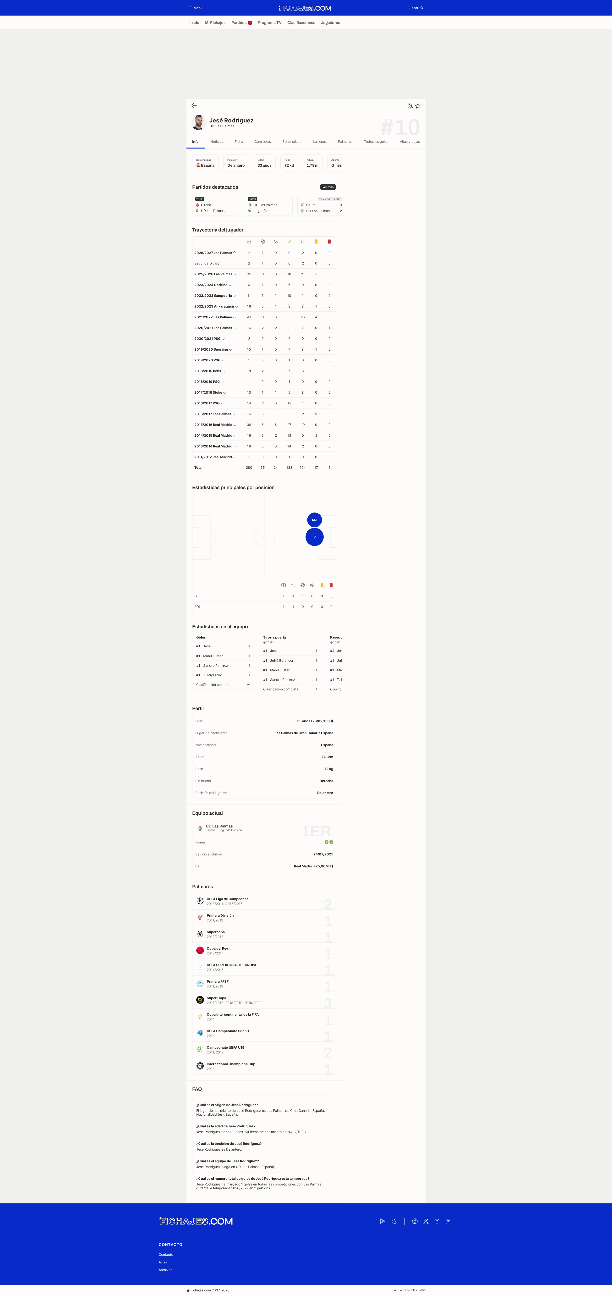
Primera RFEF (218, 981)
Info (195, 141)
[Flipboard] (447, 1221)
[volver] (194, 106)
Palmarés (345, 141)
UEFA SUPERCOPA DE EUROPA (231, 965)
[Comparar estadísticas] (410, 106)
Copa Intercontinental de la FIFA (233, 1014)
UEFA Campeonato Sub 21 (228, 1031)
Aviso (163, 1262)
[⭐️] (418, 106)
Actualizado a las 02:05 (410, 1290)
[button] (195, 8)
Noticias (216, 141)
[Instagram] (436, 1221)
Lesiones (320, 141)
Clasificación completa (213, 685)
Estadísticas (292, 141)
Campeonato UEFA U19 (225, 1047)
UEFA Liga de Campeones (227, 899)
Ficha (239, 141)
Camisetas (263, 141)
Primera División (220, 915)
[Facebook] (414, 1221)
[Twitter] (425, 1221)
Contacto (166, 1254)
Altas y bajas (410, 141)
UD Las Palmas (221, 126)
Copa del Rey (217, 948)
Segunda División (207, 263)
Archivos (165, 1270)
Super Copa (216, 998)
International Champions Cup (231, 1064)
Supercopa (216, 932)
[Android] (383, 1221)
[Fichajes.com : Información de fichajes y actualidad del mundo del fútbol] (305, 8)
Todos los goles (376, 141)
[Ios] (394, 1221)
